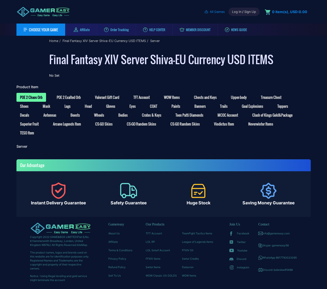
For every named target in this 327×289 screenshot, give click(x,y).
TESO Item (27, 133)
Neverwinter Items (260, 124)
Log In (236, 12)
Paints (176, 106)
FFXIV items (153, 258)
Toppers (282, 106)
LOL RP (150, 241)
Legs (68, 106)
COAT (153, 106)
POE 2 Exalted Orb (69, 97)
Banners (200, 106)
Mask (46, 106)
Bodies (123, 115)
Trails (224, 106)
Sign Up (250, 12)
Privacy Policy (117, 258)
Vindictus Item (224, 124)
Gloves (110, 106)
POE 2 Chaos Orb (31, 97)
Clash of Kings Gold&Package (272, 115)
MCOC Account (228, 115)
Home (53, 41)
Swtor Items (153, 267)
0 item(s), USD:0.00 (289, 12)
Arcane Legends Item (67, 124)
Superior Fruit (29, 124)
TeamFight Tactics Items (197, 233)
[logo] (43, 12)
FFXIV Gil (187, 250)
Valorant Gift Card (107, 97)
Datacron (188, 267)
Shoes (24, 106)
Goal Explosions (252, 106)
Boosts (75, 115)
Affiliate (113, 241)
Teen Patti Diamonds (189, 115)
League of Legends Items (197, 241)
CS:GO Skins (104, 124)
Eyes (132, 106)
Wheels (99, 115)
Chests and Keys (205, 97)
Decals (24, 115)
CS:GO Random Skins (141, 124)
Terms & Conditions (120, 250)
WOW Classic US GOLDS (161, 275)
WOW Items (172, 97)
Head (88, 106)
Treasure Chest (271, 97)
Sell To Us (114, 275)
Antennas (49, 115)
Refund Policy (117, 267)
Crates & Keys (151, 115)
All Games (217, 12)
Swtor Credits (190, 258)
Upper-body (239, 97)
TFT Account (141, 97)
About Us (114, 233)
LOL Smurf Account (158, 250)
